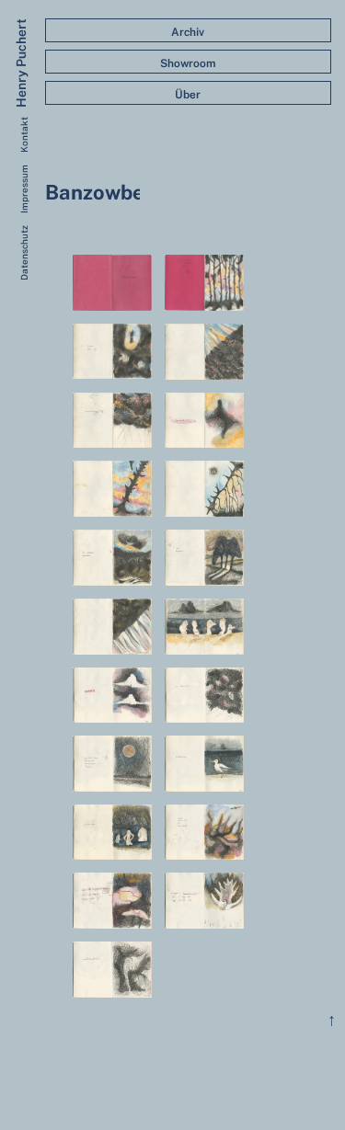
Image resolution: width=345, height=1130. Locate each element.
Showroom (188, 63)
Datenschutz (23, 252)
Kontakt (23, 135)
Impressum (23, 189)
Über (188, 94)
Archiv (187, 32)
